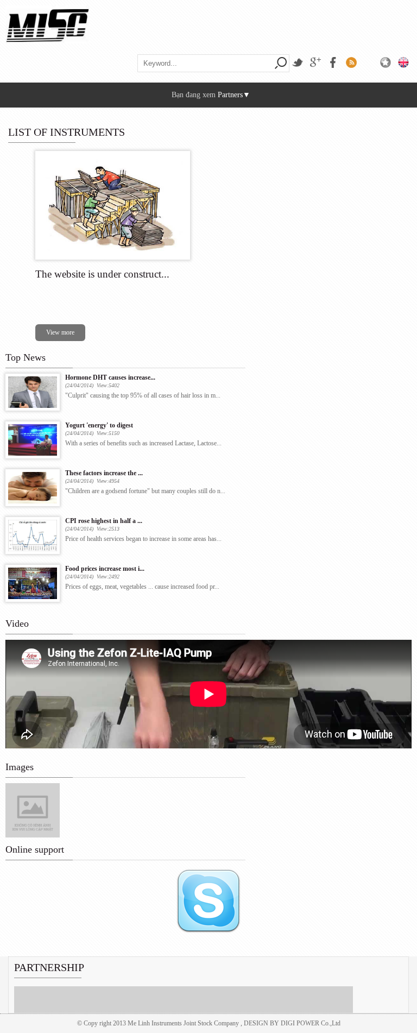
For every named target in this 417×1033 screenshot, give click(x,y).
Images (19, 766)
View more (60, 332)
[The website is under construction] (112, 257)
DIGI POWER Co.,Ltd (310, 1023)
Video (17, 623)
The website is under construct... (102, 274)
